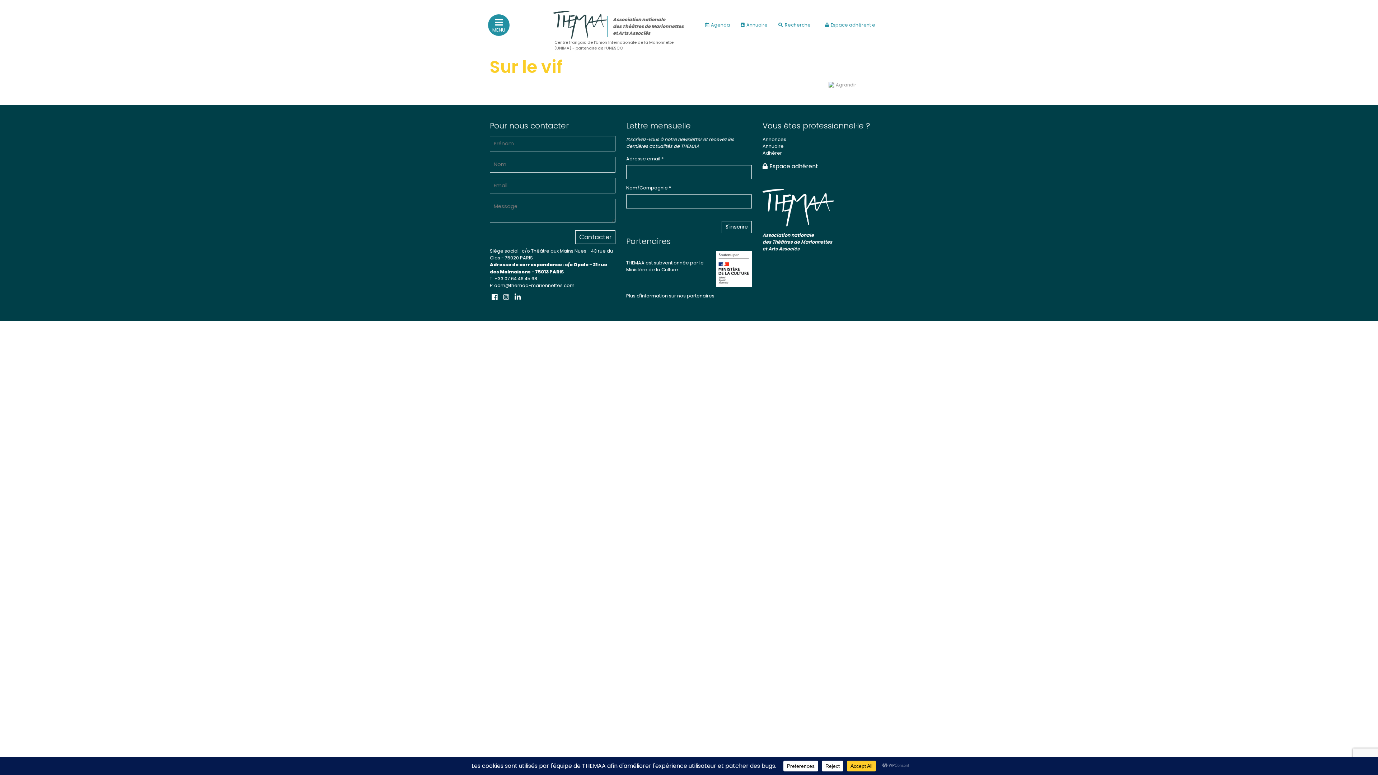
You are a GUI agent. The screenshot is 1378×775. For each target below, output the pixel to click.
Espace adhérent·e (853, 25)
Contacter (595, 237)
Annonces (774, 139)
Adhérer (772, 153)
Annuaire (757, 25)
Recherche (798, 25)
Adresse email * (645, 159)
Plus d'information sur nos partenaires (670, 296)
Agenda (720, 25)
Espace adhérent (793, 166)
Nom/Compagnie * (648, 188)
